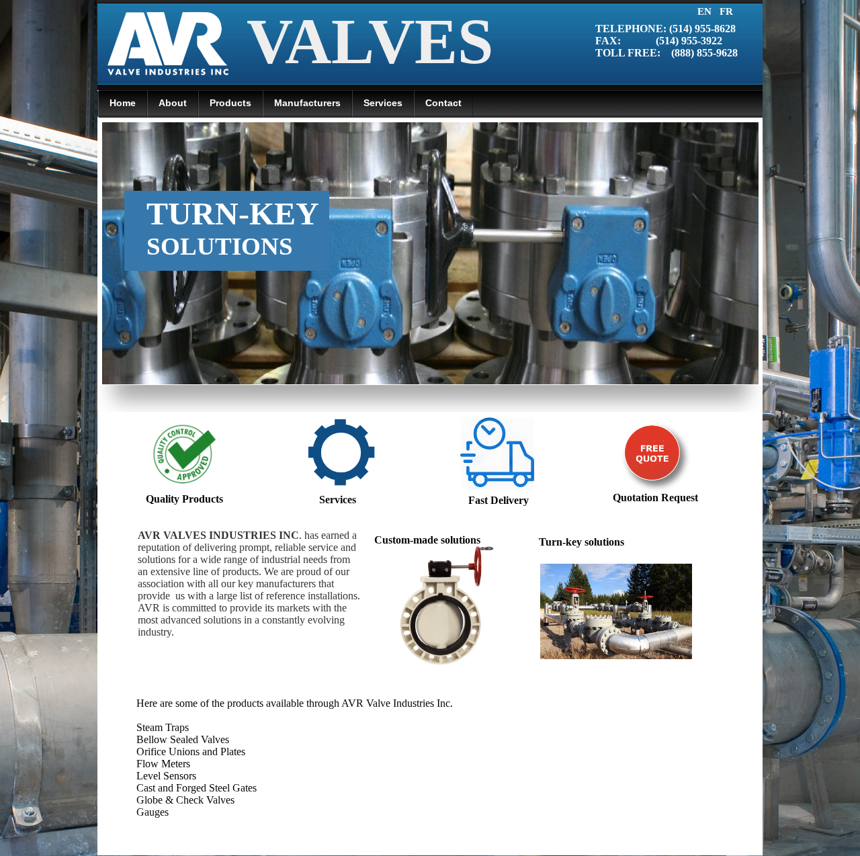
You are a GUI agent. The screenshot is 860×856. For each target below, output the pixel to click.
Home (123, 102)
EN (705, 11)
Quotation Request (655, 497)
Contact (443, 102)
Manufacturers (307, 102)
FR (726, 11)
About (173, 102)
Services (337, 499)
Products (230, 102)
